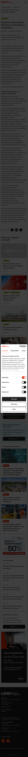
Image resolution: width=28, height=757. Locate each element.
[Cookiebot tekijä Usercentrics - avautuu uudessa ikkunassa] (19, 346)
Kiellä (14, 409)
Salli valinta (14, 404)
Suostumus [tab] (5, 350)
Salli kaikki (14, 399)
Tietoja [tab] (23, 350)
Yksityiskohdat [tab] (14, 350)
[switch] (24, 382)
